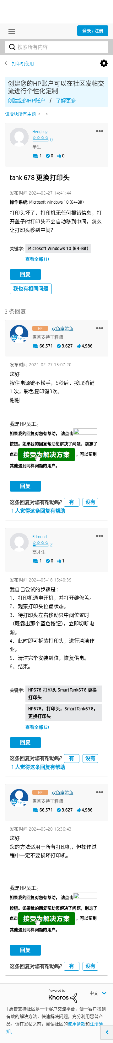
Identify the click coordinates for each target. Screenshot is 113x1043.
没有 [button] (90, 502)
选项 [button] (104, 63)
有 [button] (71, 502)
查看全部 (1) (37, 259)
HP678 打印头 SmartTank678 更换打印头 (62, 693)
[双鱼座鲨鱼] (19, 334)
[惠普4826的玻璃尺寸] (46, 114)
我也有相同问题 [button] (30, 288)
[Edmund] (19, 542)
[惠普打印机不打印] (39, 114)
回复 (25, 274)
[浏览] (10, 31)
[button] (99, 131)
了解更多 (66, 100)
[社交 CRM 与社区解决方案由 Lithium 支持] (63, 996)
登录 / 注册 (92, 31)
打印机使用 (23, 63)
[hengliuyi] (19, 137)
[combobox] (56, 47)
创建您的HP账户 (26, 100)
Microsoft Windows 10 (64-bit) (58, 248)
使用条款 (76, 1024)
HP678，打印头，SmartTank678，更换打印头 (63, 712)
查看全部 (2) (37, 727)
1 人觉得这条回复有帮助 (38, 511)
